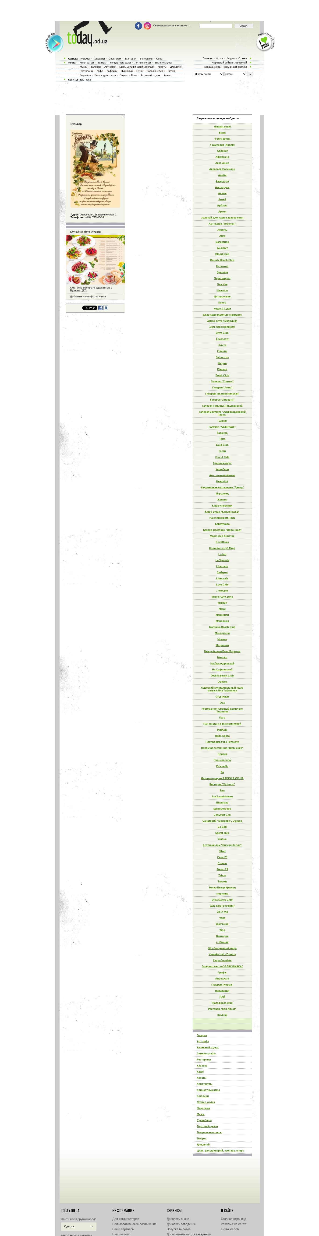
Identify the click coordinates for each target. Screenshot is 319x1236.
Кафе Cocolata (222, 960)
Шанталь (222, 290)
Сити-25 (222, 857)
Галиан (222, 420)
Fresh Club (222, 375)
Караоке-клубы (156, 71)
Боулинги (85, 75)
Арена (222, 211)
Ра (222, 772)
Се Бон (222, 826)
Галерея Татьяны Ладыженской (222, 405)
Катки (171, 71)
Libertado (222, 566)
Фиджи (222, 363)
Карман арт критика (235, 66)
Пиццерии (203, 1108)
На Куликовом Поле (222, 517)
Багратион (222, 241)
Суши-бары (204, 1120)
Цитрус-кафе (222, 296)
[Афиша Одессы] (88, 45)
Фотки (219, 58)
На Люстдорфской (222, 663)
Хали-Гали (222, 469)
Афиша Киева (212, 66)
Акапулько (222, 163)
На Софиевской (222, 669)
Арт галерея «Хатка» (222, 475)
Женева (222, 499)
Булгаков (222, 266)
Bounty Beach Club (222, 260)
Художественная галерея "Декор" (222, 487)
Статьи (242, 58)
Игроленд (222, 493)
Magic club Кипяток (222, 536)
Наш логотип (121, 1234)
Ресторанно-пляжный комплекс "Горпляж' (222, 710)
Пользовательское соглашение (134, 1224)
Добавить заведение (181, 1224)
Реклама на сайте (233, 1224)
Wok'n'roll (222, 924)
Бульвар (222, 272)
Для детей (203, 1144)
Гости (222, 451)
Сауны (124, 75)
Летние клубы (206, 1102)
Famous (222, 351)
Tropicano (222, 893)
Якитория (222, 936)
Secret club (222, 832)
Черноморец (222, 278)
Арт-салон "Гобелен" (222, 223)
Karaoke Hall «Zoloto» (222, 954)
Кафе (200, 1071)
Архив (167, 75)
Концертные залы (208, 1089)
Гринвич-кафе (222, 463)
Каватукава (222, 523)
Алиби (222, 175)
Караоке (202, 1065)
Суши (139, 71)
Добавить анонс (178, 1219)
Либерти (222, 572)
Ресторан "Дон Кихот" (222, 1008)
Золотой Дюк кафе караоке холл (222, 217)
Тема (222, 438)
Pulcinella (222, 766)
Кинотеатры (204, 1083)
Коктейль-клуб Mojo (222, 548)
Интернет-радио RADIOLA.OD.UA (222, 778)
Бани (134, 75)
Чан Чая (222, 284)
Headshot (222, 481)
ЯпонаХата (222, 978)
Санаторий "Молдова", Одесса (222, 820)
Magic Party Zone (222, 596)
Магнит (222, 602)
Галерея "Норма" (222, 984)
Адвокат (222, 150)
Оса (222, 702)
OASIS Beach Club (222, 675)
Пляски (222, 754)
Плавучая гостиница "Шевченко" (222, 748)
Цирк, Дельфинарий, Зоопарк (136, 66)
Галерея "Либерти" (222, 399)
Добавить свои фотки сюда (88, 296)
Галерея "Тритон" (222, 381)
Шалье (222, 839)
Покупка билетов (179, 1229)
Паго (222, 717)
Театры (201, 1138)
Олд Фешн (222, 696)
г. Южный (222, 942)
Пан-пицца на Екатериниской (222, 723)
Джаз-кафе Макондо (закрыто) (222, 314)
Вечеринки (146, 58)
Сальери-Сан (222, 814)
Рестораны (204, 1059)
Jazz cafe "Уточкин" (222, 905)
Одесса (222, 681)
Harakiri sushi (222, 126)
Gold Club (222, 445)
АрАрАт (222, 205)
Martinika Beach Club (222, 627)
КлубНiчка (222, 542)
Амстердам (222, 187)
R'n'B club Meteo (222, 796)
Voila (222, 917)
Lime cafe (222, 578)
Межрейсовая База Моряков (222, 651)
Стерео (222, 863)
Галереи (202, 1035)
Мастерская (222, 633)
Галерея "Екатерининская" (222, 393)
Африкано (222, 156)
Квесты (201, 1077)
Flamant (222, 369)
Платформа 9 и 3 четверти (222, 741)
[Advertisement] (159, 10)
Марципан (222, 614)
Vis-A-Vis (222, 911)
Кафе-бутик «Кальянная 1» (222, 511)
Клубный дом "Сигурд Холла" (222, 845)
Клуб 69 (222, 1015)
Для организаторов (125, 1219)
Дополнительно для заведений (189, 1234)
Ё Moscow (222, 339)
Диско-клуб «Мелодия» (222, 320)
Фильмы (85, 58)
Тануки (222, 881)
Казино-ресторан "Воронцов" (222, 529)
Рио (222, 790)
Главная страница (233, 1219)
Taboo (222, 875)
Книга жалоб (230, 1229)
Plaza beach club (222, 1002)
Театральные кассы (209, 1132)
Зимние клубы (206, 1053)
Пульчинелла (222, 760)
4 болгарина (222, 138)
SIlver (222, 851)
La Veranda (222, 560)
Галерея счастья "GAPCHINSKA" (222, 966)
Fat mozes (222, 357)
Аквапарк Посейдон (222, 169)
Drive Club (222, 332)
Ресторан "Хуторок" (222, 784)
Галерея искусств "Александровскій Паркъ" (222, 413)
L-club (222, 554)
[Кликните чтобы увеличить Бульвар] (95, 206)
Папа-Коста (222, 735)
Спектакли (115, 58)
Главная (207, 58)
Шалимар (222, 802)
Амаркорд (222, 181)
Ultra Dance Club (222, 899)
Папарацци (222, 990)
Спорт (159, 58)
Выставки (130, 58)
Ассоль (222, 229)
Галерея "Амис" (222, 387)
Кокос (222, 302)
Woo (222, 930)
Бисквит (222, 247)
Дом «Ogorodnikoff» (222, 326)
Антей (222, 199)
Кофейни (203, 1096)
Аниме (222, 193)
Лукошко (222, 590)
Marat (222, 608)
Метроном (222, 645)
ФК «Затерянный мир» (222, 948)
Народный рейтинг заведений (229, 62)
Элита (222, 345)
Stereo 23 (222, 869)
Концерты (99, 58)
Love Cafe (222, 584)
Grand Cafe (222, 457)
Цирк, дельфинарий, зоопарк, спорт (220, 1150)
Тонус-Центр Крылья (222, 887)
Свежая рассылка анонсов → (172, 25)
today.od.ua (70, 1210)
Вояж (222, 132)
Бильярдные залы (105, 75)
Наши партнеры (123, 1229)
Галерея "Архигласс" (222, 426)
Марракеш (222, 621)
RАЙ (222, 996)
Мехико (222, 639)
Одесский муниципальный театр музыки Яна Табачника (222, 689)
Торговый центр (207, 1126)
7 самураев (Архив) (222, 144)
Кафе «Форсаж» (222, 505)
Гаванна (222, 432)
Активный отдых (208, 1047)
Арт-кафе (203, 1041)
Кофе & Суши (222, 308)
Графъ (222, 972)
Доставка (85, 79)
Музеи (201, 1114)
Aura (222, 235)
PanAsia (222, 729)
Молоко (222, 657)
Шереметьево (222, 808)
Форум (231, 58)
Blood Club (222, 254)
